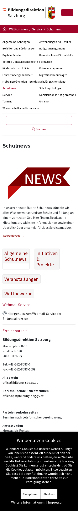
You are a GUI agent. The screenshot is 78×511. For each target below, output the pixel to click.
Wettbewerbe (18, 294)
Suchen (40, 129)
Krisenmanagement (51, 68)
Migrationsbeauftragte (53, 75)
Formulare (45, 62)
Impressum (56, 502)
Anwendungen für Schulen (55, 42)
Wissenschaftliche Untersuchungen (24, 108)
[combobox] (39, 120)
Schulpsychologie (50, 88)
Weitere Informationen (28, 502)
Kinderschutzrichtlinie (16, 68)
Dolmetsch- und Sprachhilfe (56, 55)
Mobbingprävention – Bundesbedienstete (28, 81)
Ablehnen (49, 494)
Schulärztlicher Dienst (52, 81)
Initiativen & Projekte (47, 259)
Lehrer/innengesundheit (17, 75)
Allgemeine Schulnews (16, 256)
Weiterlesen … (13, 236)
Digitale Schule (11, 55)
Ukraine (44, 101)
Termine (7, 101)
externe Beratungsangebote (20, 62)
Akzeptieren (30, 494)
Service (7, 95)
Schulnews (9, 88)
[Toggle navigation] (67, 12)
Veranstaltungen (21, 279)
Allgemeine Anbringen (16, 42)
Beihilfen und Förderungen (18, 48)
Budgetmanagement (52, 48)
